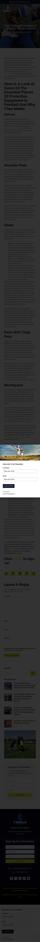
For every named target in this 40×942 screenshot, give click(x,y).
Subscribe (9, 486)
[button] (37, 447)
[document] (20, 471)
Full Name (6, 468)
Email (5, 476)
